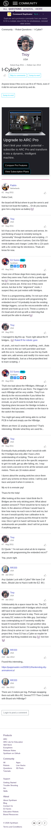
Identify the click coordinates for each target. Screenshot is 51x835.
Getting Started (9, 782)
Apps (18, 762)
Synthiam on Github (11, 753)
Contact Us (8, 806)
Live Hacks (20, 765)
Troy (12, 219)
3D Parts (20, 768)
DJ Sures (15, 260)
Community (7, 29)
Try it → (37, 14)
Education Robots (10, 812)
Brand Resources (10, 814)
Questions (15, 9)
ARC (5, 739)
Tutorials (7, 771)
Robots (6, 765)
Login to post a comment (15, 712)
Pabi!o (13, 185)
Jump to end (34, 75)
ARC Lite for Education (13, 742)
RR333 (13, 568)
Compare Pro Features (16, 165)
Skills (5, 791)
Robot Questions (23, 29)
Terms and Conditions (12, 827)
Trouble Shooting (10, 785)
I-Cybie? (38, 29)
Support (6, 779)
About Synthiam (10, 800)
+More (39, 9)
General (28, 9)
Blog (5, 803)
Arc (4, 788)
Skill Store (7, 745)
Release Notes (9, 750)
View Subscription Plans (17, 171)
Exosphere (8, 748)
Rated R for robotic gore (26, 340)
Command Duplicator (22, 14)
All (5, 9)
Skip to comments (17, 75)
